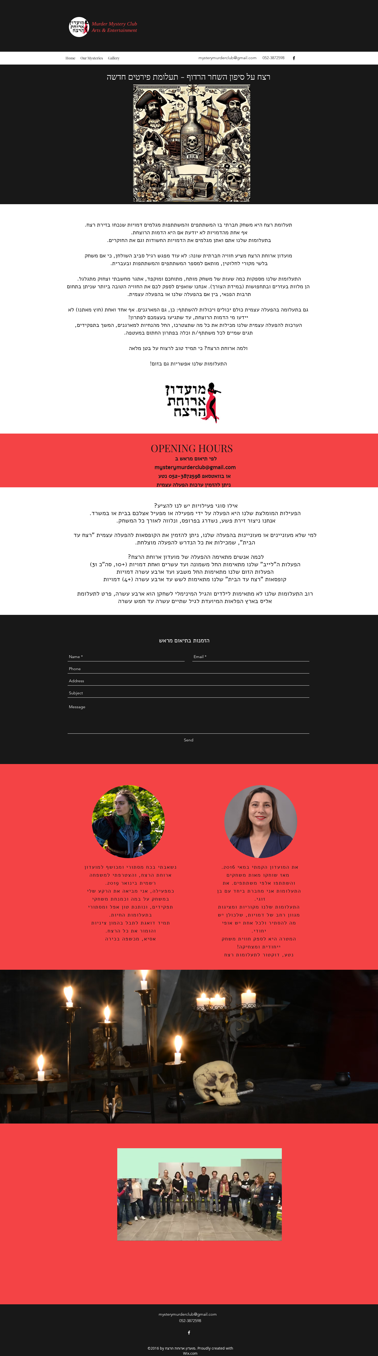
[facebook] (293, 58)
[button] (275, 1235)
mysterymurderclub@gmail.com (228, 57)
